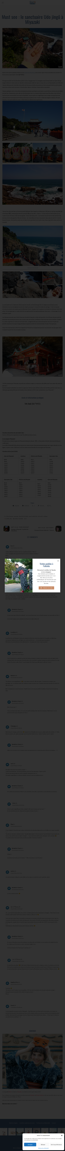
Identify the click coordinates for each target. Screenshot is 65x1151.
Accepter (30, 1144)
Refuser (43, 1144)
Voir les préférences (56, 1144)
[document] (32, 575)
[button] (62, 1135)
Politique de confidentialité (43, 1148)
